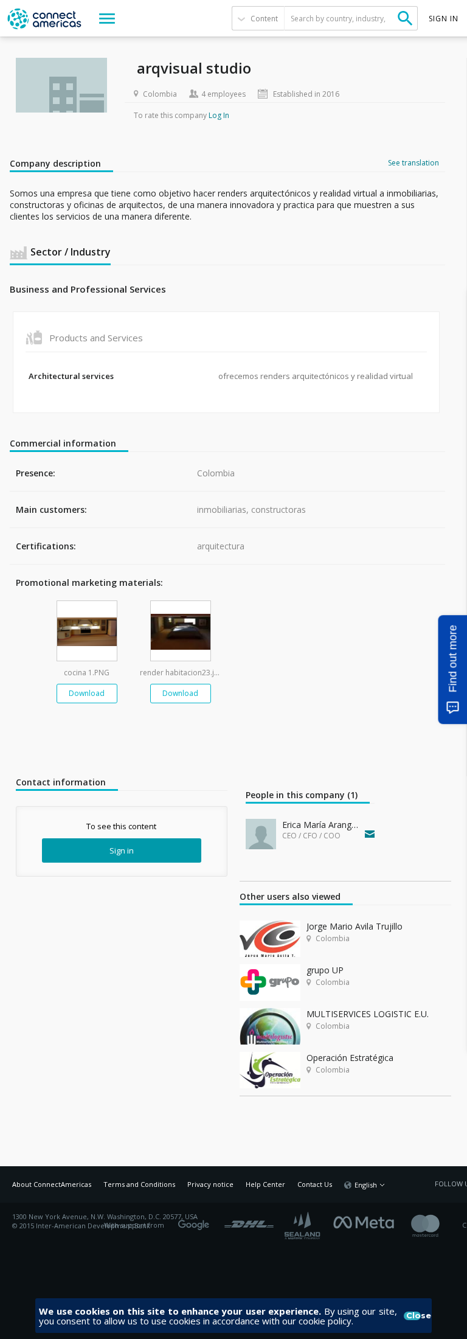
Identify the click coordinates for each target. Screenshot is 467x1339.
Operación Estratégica (349, 1057)
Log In (219, 115)
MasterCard (435, 1225)
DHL (249, 1221)
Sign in (121, 850)
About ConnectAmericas (51, 1184)
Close (413, 1316)
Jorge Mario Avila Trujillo (354, 926)
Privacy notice (210, 1184)
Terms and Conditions (139, 1184)
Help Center (265, 1184)
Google (195, 1221)
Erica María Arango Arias (320, 824)
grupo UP (325, 970)
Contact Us (314, 1184)
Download (87, 693)
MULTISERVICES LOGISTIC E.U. (367, 1014)
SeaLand (303, 1225)
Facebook (366, 1221)
